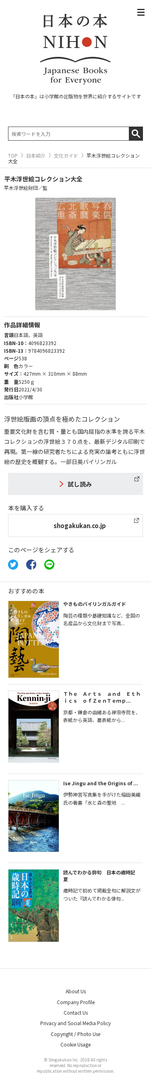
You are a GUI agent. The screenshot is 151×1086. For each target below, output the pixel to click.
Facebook (31, 565)
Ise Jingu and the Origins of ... (100, 783)
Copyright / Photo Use (75, 1033)
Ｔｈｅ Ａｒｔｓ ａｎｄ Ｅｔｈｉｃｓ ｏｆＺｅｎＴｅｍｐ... (102, 697)
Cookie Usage (75, 1044)
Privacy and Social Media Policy (75, 1022)
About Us (76, 991)
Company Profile (76, 1002)
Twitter (13, 565)
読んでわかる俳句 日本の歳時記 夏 (101, 875)
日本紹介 (36, 155)
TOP (13, 155)
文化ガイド (66, 155)
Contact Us (76, 1012)
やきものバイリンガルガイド (94, 603)
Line (49, 565)
